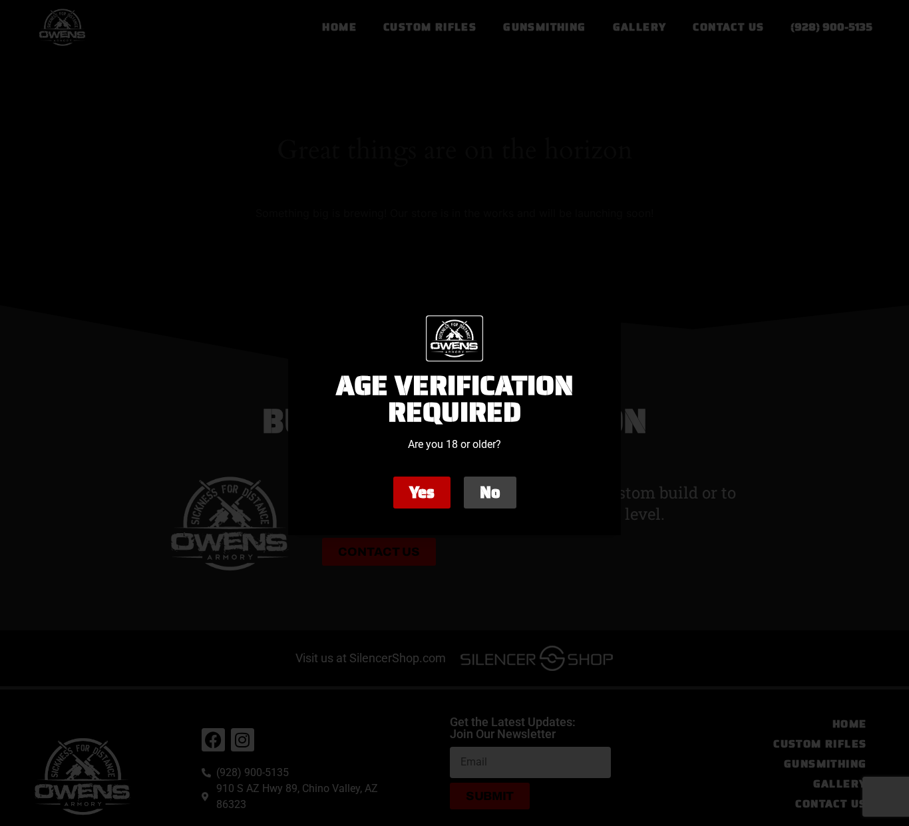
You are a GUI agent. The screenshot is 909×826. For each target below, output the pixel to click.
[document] (454, 413)
